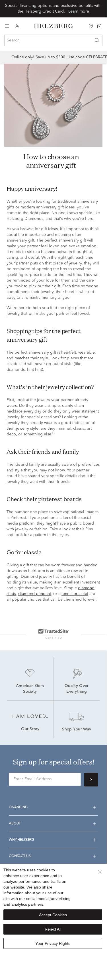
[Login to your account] (17, 26)
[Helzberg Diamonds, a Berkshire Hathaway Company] (53, 26)
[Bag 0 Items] (99, 26)
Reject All (53, 929)
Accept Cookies (53, 915)
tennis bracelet (74, 594)
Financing (18, 807)
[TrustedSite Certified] (53, 633)
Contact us (19, 856)
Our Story (30, 729)
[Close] (99, 871)
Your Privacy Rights (52, 943)
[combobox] (53, 40)
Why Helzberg (21, 840)
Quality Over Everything (77, 689)
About (15, 823)
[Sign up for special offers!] (91, 779)
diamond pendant (34, 594)
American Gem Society (30, 689)
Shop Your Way (76, 730)
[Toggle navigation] (7, 26)
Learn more (78, 11)
